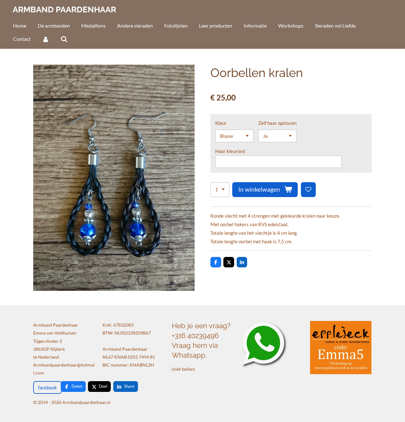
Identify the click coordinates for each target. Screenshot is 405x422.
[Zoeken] (64, 39)
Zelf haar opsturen (277, 123)
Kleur (221, 123)
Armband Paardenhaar (64, 9)
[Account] (45, 39)
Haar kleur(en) (230, 151)
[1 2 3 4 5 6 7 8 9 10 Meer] (219, 189)
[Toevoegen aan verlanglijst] (308, 189)
